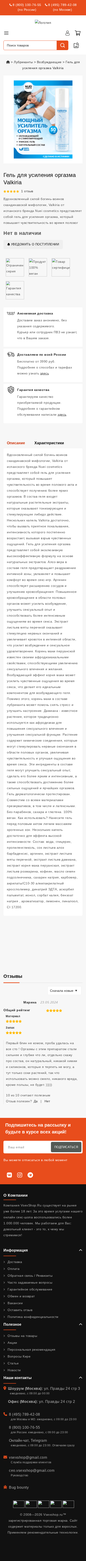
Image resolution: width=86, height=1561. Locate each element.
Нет (47, 1101)
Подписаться (66, 1147)
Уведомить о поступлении (34, 244)
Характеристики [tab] (49, 443)
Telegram (39, 1440)
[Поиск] (62, 45)
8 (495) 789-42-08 (62, 5)
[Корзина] (77, 33)
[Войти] (67, 33)
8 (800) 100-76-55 (27, 5)
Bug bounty (19, 1487)
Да (36, 1101)
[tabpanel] (43, 682)
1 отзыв (27, 191)
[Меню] (6, 33)
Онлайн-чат (19, 1440)
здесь (44, 373)
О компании (15, 1195)
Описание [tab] (16, 443)
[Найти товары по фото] (76, 45)
